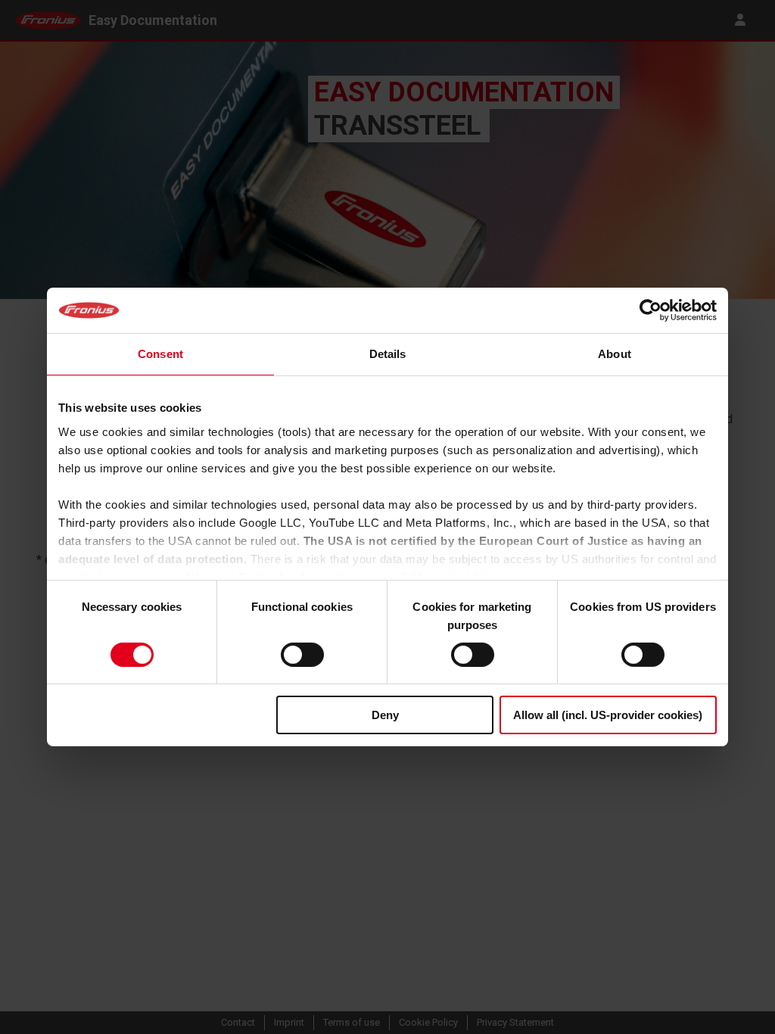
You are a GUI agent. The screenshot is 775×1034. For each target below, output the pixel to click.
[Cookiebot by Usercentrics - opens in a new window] (650, 310)
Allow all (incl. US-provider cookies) (607, 715)
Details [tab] (387, 353)
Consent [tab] (160, 353)
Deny (385, 715)
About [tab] (614, 353)
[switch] (302, 655)
